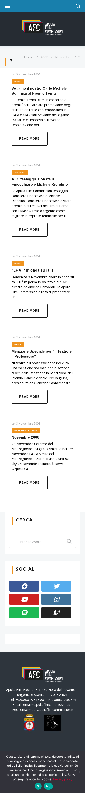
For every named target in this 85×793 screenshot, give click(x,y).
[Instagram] (56, 599)
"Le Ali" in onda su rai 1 (32, 270)
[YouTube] (24, 599)
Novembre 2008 (25, 437)
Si (38, 786)
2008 (44, 57)
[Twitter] (56, 586)
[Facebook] (24, 586)
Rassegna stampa (25, 430)
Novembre (63, 57)
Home (29, 57)
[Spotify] (24, 612)
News (17, 81)
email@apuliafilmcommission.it (46, 704)
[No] (79, 772)
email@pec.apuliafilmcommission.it (46, 709)
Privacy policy (62, 779)
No (48, 786)
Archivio (19, 172)
